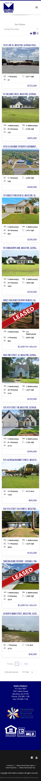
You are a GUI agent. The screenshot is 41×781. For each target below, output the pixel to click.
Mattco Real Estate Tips (27, 768)
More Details (20, 60)
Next (26, 664)
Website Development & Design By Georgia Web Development (19, 777)
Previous (10, 664)
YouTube (36, 757)
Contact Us (10, 765)
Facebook (32, 757)
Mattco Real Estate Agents (26, 765)
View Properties (11, 768)
